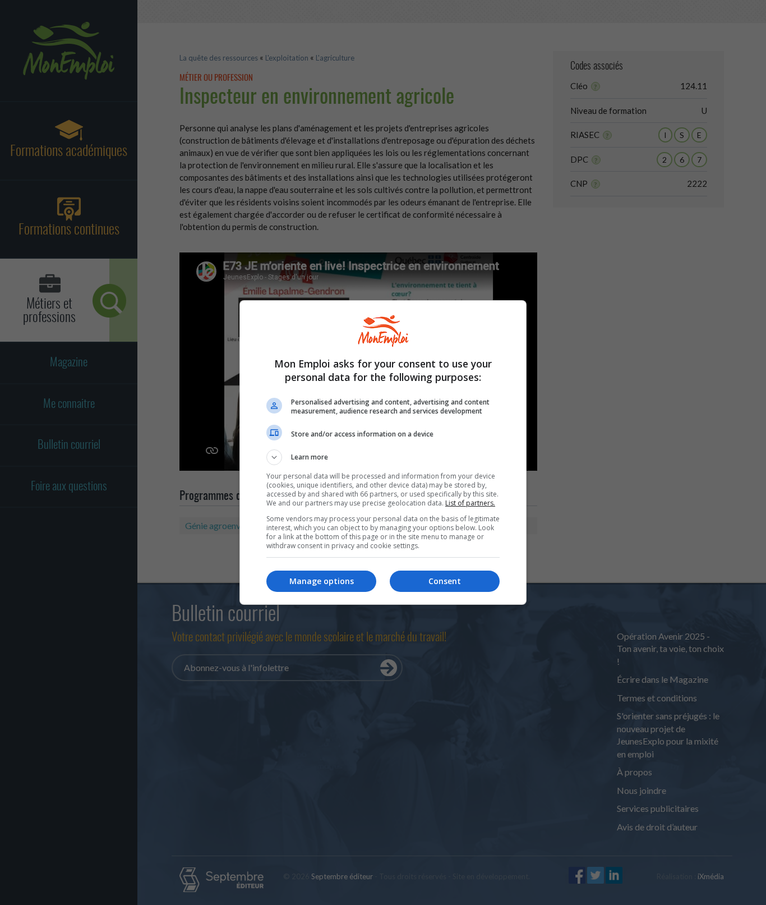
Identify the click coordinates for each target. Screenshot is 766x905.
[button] (383, 457)
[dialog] (383, 452)
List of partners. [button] (470, 503)
